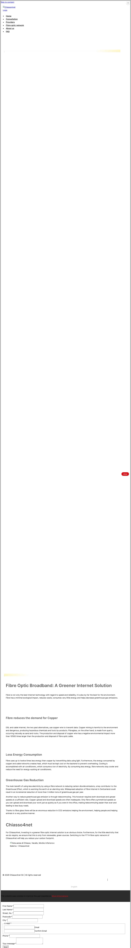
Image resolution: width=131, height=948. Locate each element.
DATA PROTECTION (116, 880)
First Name (8, 906)
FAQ (8, 31)
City (5, 920)
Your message (9, 943)
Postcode (7, 917)
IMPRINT (103, 880)
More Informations (60, 896)
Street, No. (8, 913)
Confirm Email (41, 931)
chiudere (125, 474)
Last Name (8, 909)
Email (37, 927)
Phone (6, 936)
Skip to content (7, 2)
